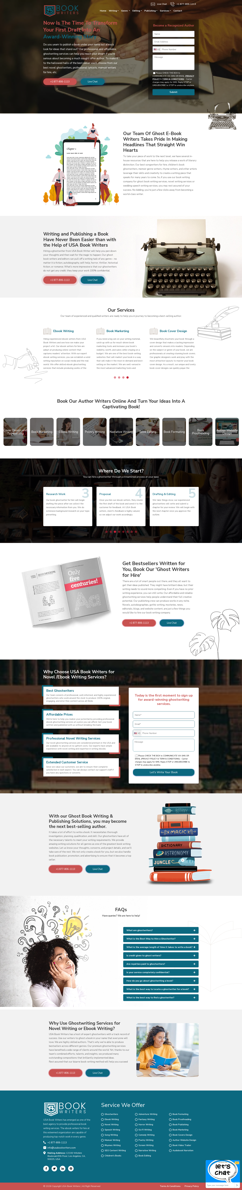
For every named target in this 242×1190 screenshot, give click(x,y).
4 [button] (127, 377)
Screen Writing (146, 1145)
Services (164, 10)
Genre (124, 10)
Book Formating (180, 1114)
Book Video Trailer (182, 1145)
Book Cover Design (173, 331)
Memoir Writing (112, 1140)
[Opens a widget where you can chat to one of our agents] (223, 1174)
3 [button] (123, 377)
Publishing (150, 10)
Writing (113, 10)
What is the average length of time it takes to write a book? (159, 947)
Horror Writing (146, 1124)
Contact (177, 10)
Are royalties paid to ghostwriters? (145, 964)
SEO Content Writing (115, 1150)
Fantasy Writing (147, 1119)
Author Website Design (184, 1140)
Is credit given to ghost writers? (143, 955)
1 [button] (114, 377)
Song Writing (111, 1135)
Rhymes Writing (113, 1145)
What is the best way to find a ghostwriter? (150, 997)
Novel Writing (111, 1124)
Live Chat (162, 4)
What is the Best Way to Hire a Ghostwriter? (151, 938)
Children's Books (113, 1155)
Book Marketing (117, 331)
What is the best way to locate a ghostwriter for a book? (157, 989)
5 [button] (123, 531)
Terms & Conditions (170, 1186)
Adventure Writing (148, 1114)
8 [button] (135, 531)
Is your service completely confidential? (148, 972)
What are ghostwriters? (139, 930)
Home (103, 10)
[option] (67, 351)
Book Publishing (181, 1124)
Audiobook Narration (183, 1150)
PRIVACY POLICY (149, 758)
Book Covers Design (182, 1135)
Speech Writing (112, 1129)
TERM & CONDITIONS (173, 79)
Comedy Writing (146, 1135)
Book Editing (145, 1155)
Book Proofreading (182, 1119)
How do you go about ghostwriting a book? (149, 980)
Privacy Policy (192, 1186)
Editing (136, 10)
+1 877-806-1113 (186, 4)
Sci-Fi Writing (145, 1129)
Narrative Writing (147, 1150)
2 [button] (118, 377)
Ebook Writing (63, 331)
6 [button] (127, 531)
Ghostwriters (111, 1114)
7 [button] (131, 531)
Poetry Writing (146, 1140)
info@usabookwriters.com (61, 1147)
